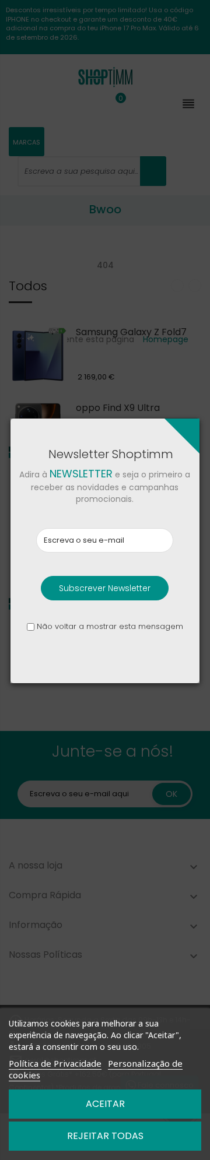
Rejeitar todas (105, 1136)
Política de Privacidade (55, 1063)
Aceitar (105, 1103)
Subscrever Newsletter (104, 588)
